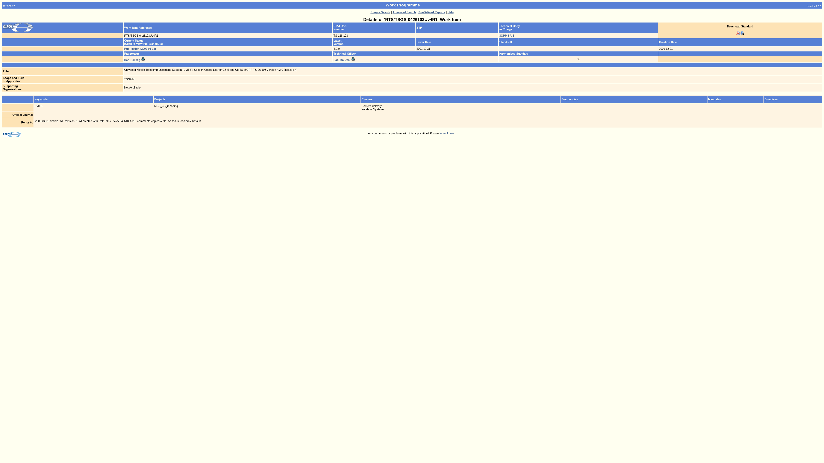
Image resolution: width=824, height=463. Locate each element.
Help (451, 12)
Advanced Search (404, 12)
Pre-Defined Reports (431, 12)
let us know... (447, 133)
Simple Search (380, 12)
